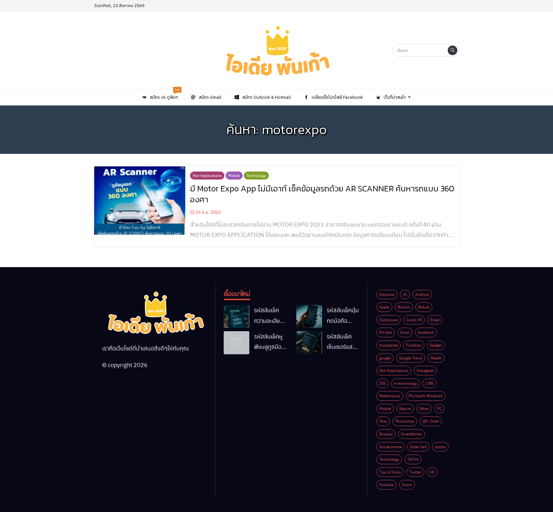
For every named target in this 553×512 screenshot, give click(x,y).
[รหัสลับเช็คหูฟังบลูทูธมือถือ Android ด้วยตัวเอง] (236, 342)
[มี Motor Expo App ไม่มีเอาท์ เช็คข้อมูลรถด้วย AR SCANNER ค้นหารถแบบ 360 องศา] (139, 200)
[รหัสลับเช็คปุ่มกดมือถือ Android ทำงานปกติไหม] (309, 316)
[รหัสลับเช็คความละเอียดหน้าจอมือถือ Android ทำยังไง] (236, 316)
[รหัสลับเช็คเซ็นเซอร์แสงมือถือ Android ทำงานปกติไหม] (309, 342)
